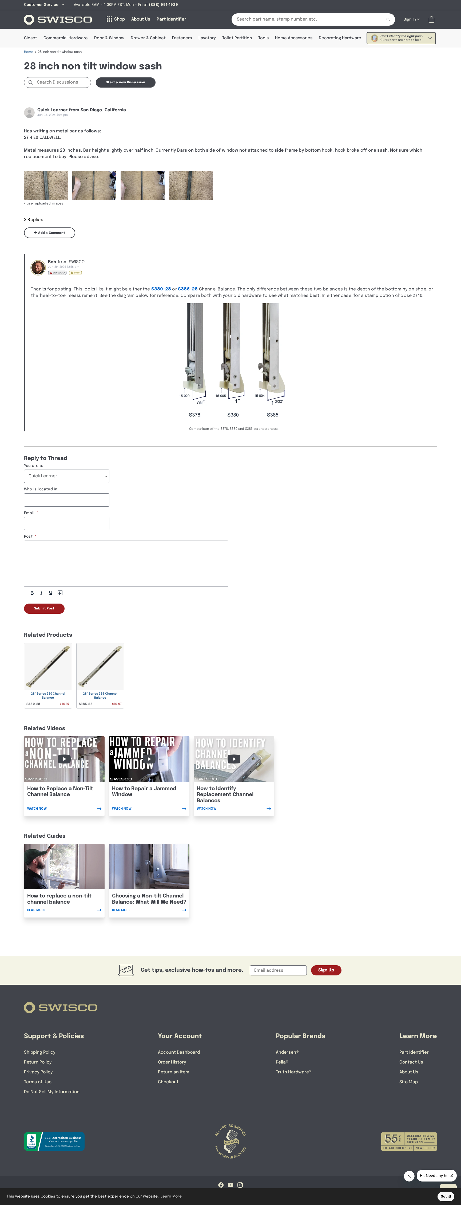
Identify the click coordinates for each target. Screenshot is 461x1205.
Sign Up (326, 970)
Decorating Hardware (340, 38)
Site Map (408, 1082)
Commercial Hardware (65, 38)
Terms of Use (37, 1082)
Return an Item (173, 1072)
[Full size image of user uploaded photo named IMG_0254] (46, 185)
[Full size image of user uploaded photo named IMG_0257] (143, 185)
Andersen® (287, 1052)
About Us (408, 1072)
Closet (30, 38)
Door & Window (109, 38)
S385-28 (188, 289)
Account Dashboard (179, 1052)
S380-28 (161, 289)
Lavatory (207, 38)
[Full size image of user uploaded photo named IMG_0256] (94, 185)
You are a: (33, 466)
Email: (29, 513)
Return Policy (38, 1062)
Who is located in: (41, 489)
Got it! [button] (446, 1196)
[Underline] (50, 593)
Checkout (168, 1082)
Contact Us (411, 1062)
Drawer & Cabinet (148, 38)
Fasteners (182, 38)
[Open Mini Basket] (432, 19)
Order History (172, 1062)
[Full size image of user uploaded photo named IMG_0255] (191, 185)
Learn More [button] (171, 1196)
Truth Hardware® (294, 1072)
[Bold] (32, 593)
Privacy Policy (38, 1072)
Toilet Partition (237, 38)
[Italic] (41, 593)
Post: (29, 536)
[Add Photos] (60, 593)
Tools (263, 38)
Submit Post (44, 608)
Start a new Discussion (125, 82)
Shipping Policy (39, 1052)
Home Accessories (293, 38)
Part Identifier (414, 1052)
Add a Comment (51, 233)
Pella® (282, 1062)
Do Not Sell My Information (52, 1092)
